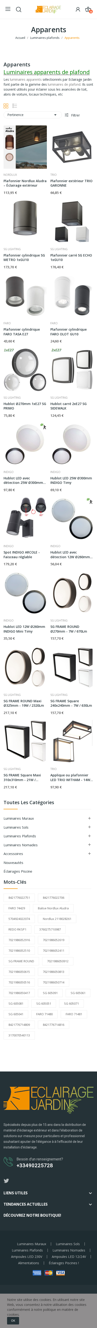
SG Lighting (12, 249)
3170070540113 (19, 1035)
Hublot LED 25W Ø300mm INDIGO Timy (71, 480)
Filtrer (75, 115)
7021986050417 (19, 993)
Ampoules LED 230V (26, 1256)
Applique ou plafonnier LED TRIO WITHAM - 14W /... (70, 777)
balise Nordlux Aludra (53, 908)
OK (13, 1321)
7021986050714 (53, 982)
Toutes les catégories (29, 803)
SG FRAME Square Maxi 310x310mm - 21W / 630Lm (22, 777)
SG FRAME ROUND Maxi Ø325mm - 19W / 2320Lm (24, 703)
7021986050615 (19, 972)
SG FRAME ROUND (21, 961)
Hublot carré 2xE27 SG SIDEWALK (68, 406)
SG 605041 (15, 1014)
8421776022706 (53, 897)
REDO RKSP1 (17, 929)
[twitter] (6, 1181)
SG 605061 (78, 993)
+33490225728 (34, 1165)
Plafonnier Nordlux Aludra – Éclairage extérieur (25, 183)
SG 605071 (71, 1003)
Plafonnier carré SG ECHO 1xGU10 (71, 257)
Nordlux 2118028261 (57, 919)
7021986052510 (19, 950)
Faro (7, 323)
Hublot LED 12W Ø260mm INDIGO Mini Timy (24, 629)
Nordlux (10, 174)
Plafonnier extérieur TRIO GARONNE (71, 183)
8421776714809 (19, 1025)
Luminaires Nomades (21, 845)
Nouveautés (13, 862)
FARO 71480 (44, 1014)
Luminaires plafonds (20, 836)
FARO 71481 (74, 1014)
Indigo (9, 472)
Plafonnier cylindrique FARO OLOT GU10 (68, 331)
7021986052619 (53, 940)
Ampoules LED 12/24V (69, 1256)
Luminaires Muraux (19, 818)
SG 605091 (50, 993)
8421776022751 (19, 897)
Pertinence (32, 115)
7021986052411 (53, 950)
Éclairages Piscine (18, 871)
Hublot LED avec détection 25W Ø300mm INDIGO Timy (23, 480)
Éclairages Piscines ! (64, 1263)
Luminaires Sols (16, 827)
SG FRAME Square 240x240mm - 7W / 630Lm (71, 703)
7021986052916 (19, 940)
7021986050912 (58, 961)
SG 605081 (15, 1003)
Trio (53, 174)
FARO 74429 (16, 908)
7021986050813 (53, 972)
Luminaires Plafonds (27, 1250)
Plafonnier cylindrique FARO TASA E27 (22, 331)
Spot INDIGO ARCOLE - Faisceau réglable (22, 554)
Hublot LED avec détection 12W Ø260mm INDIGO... (70, 554)
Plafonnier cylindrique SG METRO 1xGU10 (24, 257)
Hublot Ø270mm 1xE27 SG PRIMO (25, 406)
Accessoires (13, 853)
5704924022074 (19, 919)
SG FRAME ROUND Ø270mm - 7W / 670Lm (68, 629)
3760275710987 (50, 929)
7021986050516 (19, 982)
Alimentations (28, 1263)
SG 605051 (43, 1003)
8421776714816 (53, 1025)
